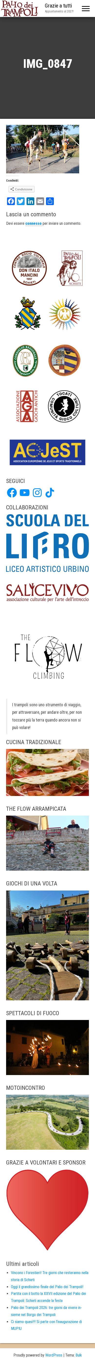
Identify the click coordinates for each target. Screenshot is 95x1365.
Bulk (79, 1355)
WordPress (53, 1355)
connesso (33, 223)
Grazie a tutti (58, 6)
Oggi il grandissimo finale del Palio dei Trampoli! (47, 1287)
